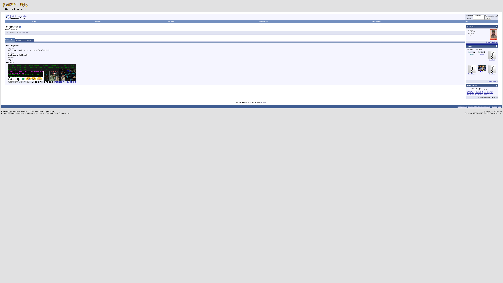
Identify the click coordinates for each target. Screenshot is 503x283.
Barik (475, 91)
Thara (480, 94)
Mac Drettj (492, 60)
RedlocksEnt (479, 93)
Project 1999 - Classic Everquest (479, 107)
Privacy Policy (462, 107)
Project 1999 (12, 16)
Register (171, 21)
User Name (469, 16)
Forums (97, 21)
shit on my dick (488, 93)
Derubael (492, 74)
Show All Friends (492, 81)
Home (34, 21)
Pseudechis (470, 93)
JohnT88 (481, 91)
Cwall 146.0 (471, 74)
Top (499, 107)
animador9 (470, 91)
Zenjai (484, 94)
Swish (482, 54)
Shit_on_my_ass (472, 94)
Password (469, 18)
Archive (494, 107)
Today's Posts (376, 21)
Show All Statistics (492, 42)
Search (466, 21)
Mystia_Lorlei (489, 91)
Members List (22, 16)
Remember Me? (493, 16)
